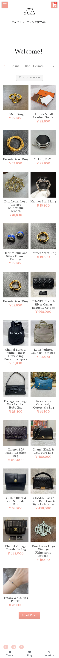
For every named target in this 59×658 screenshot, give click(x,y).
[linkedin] (13, 647)
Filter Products (31, 77)
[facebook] (5, 647)
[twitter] (21, 647)
